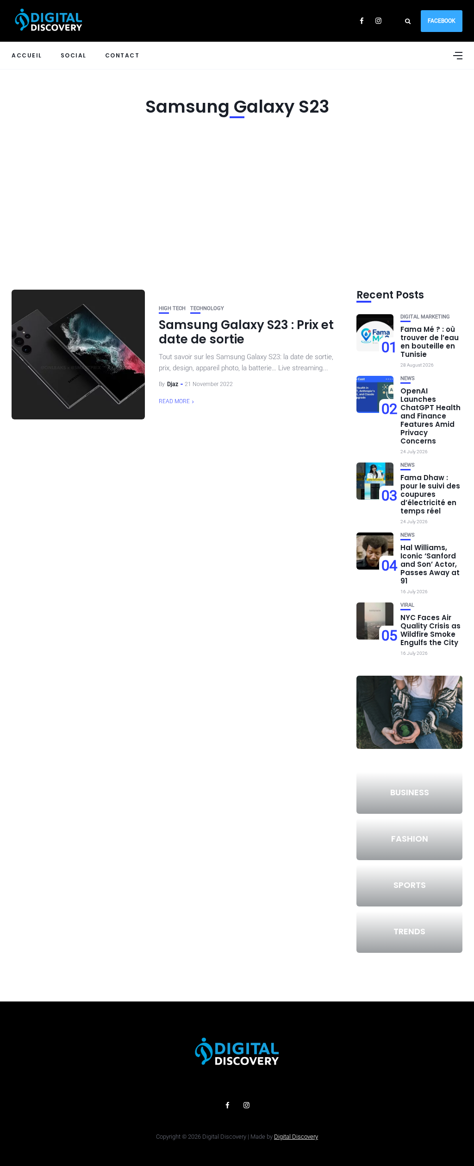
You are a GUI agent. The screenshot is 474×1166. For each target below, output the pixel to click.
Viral (407, 605)
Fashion (409, 838)
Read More (174, 401)
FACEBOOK (441, 21)
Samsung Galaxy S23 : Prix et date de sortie (246, 332)
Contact (122, 55)
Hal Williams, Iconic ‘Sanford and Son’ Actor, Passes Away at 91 (430, 564)
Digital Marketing (425, 316)
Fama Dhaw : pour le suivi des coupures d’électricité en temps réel (430, 494)
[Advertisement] (237, 201)
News (407, 378)
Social (74, 55)
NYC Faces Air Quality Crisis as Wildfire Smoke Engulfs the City (430, 630)
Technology (207, 308)
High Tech (172, 308)
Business (409, 792)
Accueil (27, 55)
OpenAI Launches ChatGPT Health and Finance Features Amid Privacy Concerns (430, 416)
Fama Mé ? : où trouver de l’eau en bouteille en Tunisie (429, 341)
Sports (409, 885)
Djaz (172, 384)
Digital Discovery (296, 1136)
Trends (409, 931)
